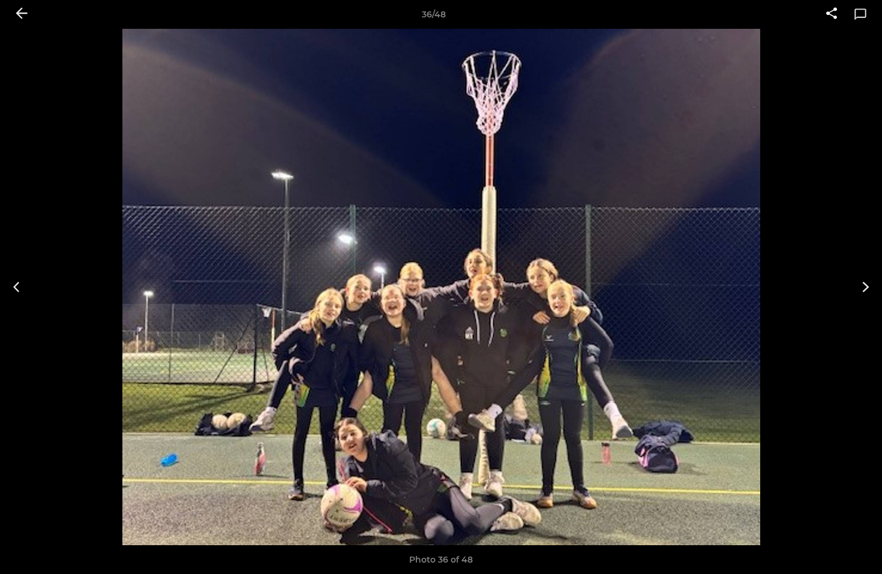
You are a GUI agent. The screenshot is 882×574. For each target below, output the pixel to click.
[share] (831, 14)
